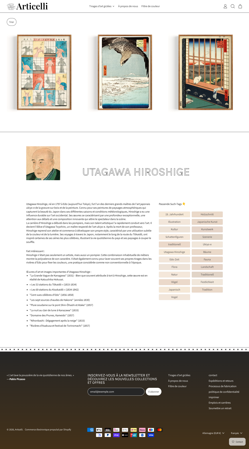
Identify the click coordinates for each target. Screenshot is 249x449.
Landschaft (207, 267)
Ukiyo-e (207, 244)
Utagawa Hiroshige (174, 252)
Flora (174, 267)
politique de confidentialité (224, 392)
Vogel (174, 297)
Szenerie (207, 237)
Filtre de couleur (150, 6)
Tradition (207, 289)
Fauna (207, 259)
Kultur (174, 229)
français (235, 433)
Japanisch (174, 289)
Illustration (174, 222)
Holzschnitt (207, 214)
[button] (11, 22)
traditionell (174, 244)
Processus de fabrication (222, 386)
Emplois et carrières (220, 402)
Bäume (207, 252)
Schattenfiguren (174, 237)
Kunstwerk (207, 229)
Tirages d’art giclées (179, 375)
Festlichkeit (207, 282)
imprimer (214, 397)
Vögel (174, 282)
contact (213, 375)
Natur (174, 274)
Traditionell (207, 274)
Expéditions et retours (221, 381)
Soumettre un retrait (220, 408)
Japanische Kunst (207, 222)
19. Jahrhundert (174, 214)
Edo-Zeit (174, 259)
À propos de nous (128, 6)
